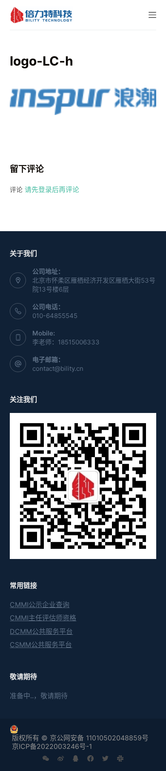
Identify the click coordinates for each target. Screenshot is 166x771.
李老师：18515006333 (66, 342)
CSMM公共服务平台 (41, 644)
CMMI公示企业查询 (39, 604)
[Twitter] (105, 758)
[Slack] (120, 758)
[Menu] (152, 15)
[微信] (46, 758)
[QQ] (75, 758)
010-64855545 (54, 316)
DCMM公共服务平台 (41, 631)
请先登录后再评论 (52, 189)
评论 (16, 190)
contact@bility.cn (57, 368)
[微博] (60, 758)
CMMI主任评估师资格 (43, 617)
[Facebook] (90, 758)
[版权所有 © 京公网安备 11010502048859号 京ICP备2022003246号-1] (83, 729)
